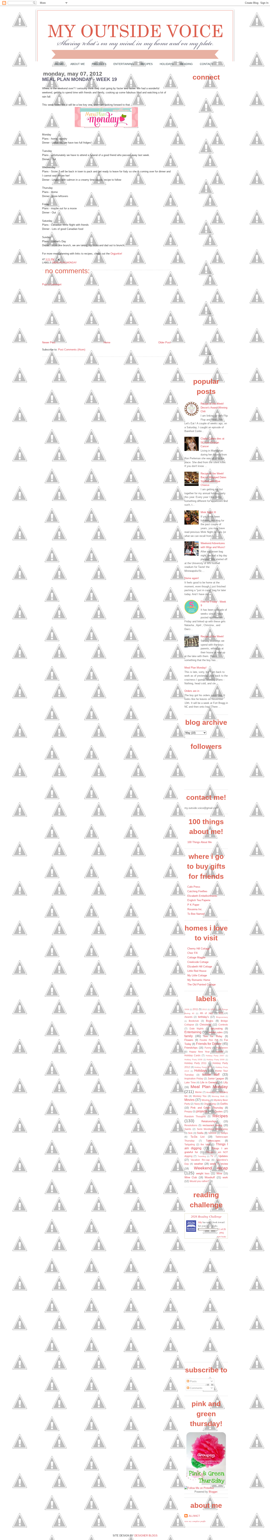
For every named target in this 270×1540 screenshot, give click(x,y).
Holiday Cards (192, 1055)
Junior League (216, 1078)
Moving (206, 1100)
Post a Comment (51, 284)
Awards (188, 1017)
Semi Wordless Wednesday (212, 1129)
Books (209, 1020)
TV (211, 1156)
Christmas (205, 1024)
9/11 (221, 1013)
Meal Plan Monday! (195, 667)
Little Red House (196, 970)
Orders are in (191, 690)
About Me (77, 64)
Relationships (209, 1121)
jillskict (194, 1516)
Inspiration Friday (193, 1078)
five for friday (213, 1036)
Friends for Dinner (209, 1043)
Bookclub (194, 1021)
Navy (197, 1103)
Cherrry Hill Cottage (198, 948)
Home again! (191, 578)
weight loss (203, 1173)
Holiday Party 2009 (216, 1059)
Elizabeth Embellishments (202, 895)
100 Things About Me (199, 842)
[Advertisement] (71, 313)
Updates (223, 1156)
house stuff (211, 1074)
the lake (205, 1144)
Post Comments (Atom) (71, 349)
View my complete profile (195, 1521)
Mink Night (211, 1092)
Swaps (224, 1133)
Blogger (213, 1491)
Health (219, 1051)
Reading (186, 64)
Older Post (164, 342)
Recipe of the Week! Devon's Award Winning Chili (214, 407)
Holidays (166, 64)
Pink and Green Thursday (207, 1107)
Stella (200, 1133)
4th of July (206, 1013)
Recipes (147, 64)
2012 (204, 1009)
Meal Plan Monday (64, 262)
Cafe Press (193, 886)
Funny (208, 1047)
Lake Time (190, 1082)
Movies (189, 1099)
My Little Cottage (197, 975)
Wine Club (190, 1177)
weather (198, 1163)
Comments (195, 1388)
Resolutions (190, 1125)
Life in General (208, 1082)
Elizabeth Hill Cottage (199, 966)
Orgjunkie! (116, 253)
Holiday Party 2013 (203, 1067)
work (225, 1177)
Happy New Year (199, 1051)
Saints (187, 1129)
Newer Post (48, 342)
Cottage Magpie (196, 957)
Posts (193, 1381)
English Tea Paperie (198, 900)
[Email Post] (57, 259)
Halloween (222, 1047)
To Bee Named (195, 913)
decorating (217, 1028)
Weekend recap (211, 1168)
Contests (223, 1024)
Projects (99, 64)
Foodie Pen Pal (209, 1040)
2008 (186, 1009)
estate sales (216, 1032)
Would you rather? (199, 1181)
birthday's (203, 1016)
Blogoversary (222, 1017)
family (188, 1036)
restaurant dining (212, 1125)
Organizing (210, 1103)
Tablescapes (213, 1140)
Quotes (218, 1111)
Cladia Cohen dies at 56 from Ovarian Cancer (212, 442)
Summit (212, 1133)
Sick (190, 1133)
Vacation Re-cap (200, 1160)
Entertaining (123, 64)
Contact (206, 64)
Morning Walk (218, 1096)
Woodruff (210, 1177)
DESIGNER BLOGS (146, 1535)
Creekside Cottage (198, 962)
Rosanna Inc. (195, 909)
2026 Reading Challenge (206, 1216)
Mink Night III (208, 512)
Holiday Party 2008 (193, 1059)
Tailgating (189, 1144)
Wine (219, 1173)
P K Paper (193, 904)
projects (201, 1111)
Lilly (225, 1082)
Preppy (188, 1111)
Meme (198, 1092)
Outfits (224, 1103)
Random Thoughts (195, 1116)
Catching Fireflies (197, 891)
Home (59, 64)
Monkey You (200, 1096)
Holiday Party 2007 (215, 1056)
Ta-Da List (198, 1136)
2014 (213, 1009)
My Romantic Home (198, 979)
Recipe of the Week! (212, 636)
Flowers (188, 1040)
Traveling (202, 1156)
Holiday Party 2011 (195, 1063)
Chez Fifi (192, 952)
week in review (219, 1163)
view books (221, 1236)
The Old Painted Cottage (201, 984)
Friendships (191, 1047)
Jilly (200, 1222)
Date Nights (197, 1028)
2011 (195, 1009)
